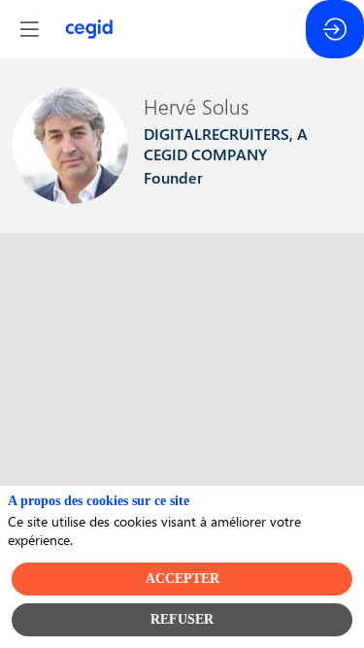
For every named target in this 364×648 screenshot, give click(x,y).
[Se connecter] (335, 29)
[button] (29, 29)
